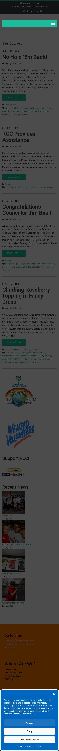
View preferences (29, 739)
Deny (29, 731)
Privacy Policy (35, 746)
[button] (53, 693)
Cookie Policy (22, 746)
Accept (29, 723)
